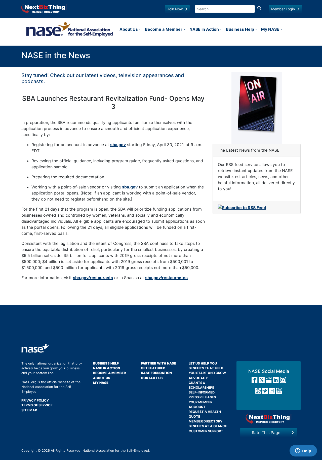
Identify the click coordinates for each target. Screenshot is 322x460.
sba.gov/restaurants (93, 277)
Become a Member (163, 29)
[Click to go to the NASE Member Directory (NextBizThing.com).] (269, 418)
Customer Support (206, 431)
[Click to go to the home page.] (69, 29)
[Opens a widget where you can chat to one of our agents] (303, 451)
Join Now (175, 9)
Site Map (29, 410)
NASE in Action (204, 29)
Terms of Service (37, 405)
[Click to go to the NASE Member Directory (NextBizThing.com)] (44, 8)
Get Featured (153, 368)
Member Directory (205, 421)
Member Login (283, 9)
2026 (46, 450)
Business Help (240, 29)
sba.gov (118, 144)
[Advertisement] (161, 326)
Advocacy (198, 378)
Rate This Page (266, 432)
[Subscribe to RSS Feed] (242, 207)
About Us (128, 29)
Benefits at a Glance (208, 426)
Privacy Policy (35, 400)
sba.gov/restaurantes (166, 277)
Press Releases (202, 397)
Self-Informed (202, 392)
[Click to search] (259, 9)
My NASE (270, 29)
